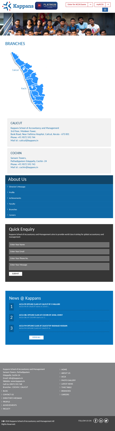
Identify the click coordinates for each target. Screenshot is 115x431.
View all (36, 337)
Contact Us (8, 395)
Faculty (12, 204)
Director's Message (17, 187)
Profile (12, 192)
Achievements (15, 198)
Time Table (66, 387)
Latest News (67, 384)
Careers (12, 215)
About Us (65, 373)
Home (64, 370)
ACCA (63, 377)
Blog (5, 391)
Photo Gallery (68, 380)
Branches (13, 210)
